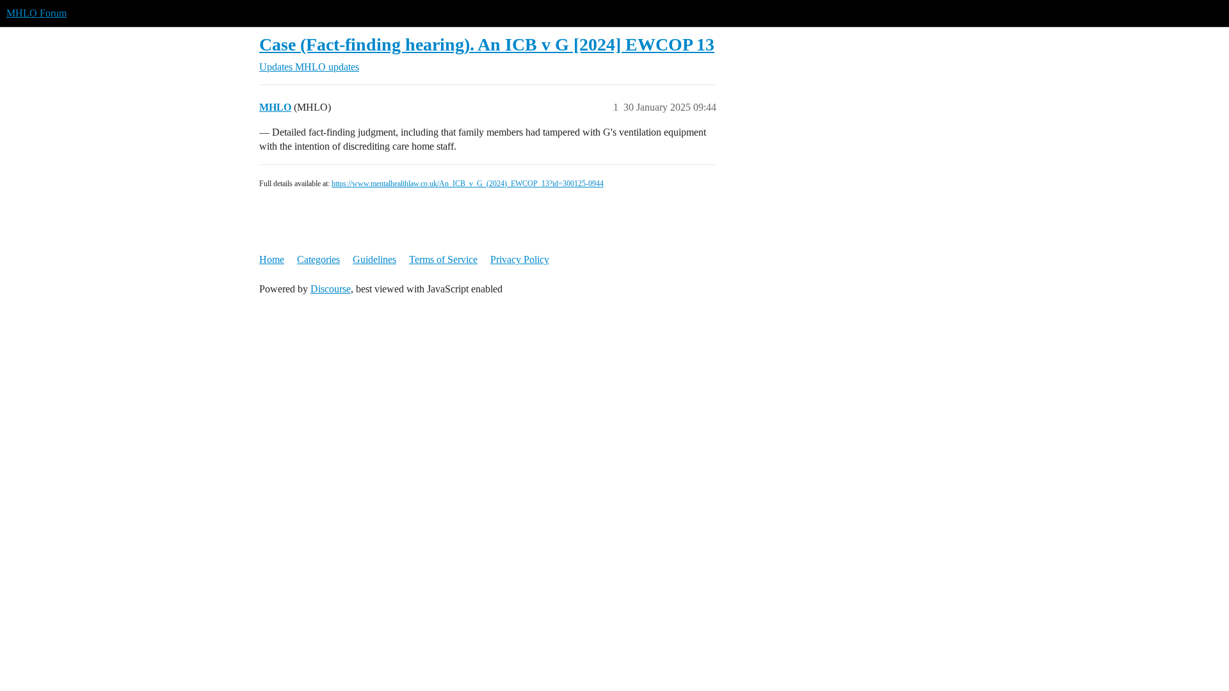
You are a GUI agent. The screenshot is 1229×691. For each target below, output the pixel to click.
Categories (318, 259)
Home (271, 259)
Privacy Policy (519, 259)
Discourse (330, 288)
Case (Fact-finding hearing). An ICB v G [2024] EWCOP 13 (486, 44)
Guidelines (374, 259)
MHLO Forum (36, 13)
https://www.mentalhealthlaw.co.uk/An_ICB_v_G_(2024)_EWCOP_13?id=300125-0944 (468, 183)
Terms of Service (443, 259)
